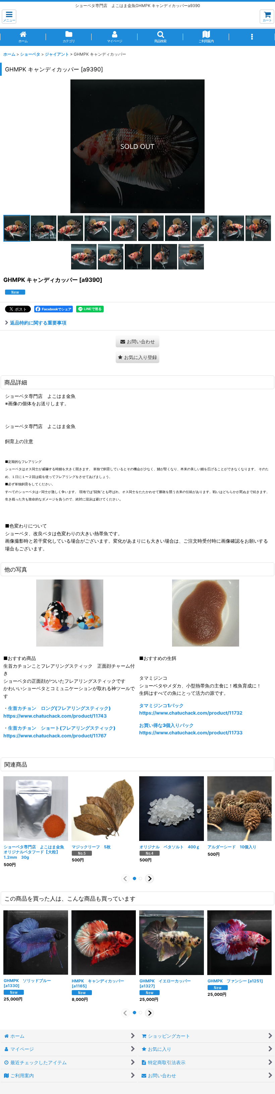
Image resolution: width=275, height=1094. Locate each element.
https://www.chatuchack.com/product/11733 (190, 732)
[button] (9, 16)
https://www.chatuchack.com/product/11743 (55, 716)
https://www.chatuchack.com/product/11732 (190, 713)
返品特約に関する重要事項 (38, 322)
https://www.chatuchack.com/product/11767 (54, 735)
